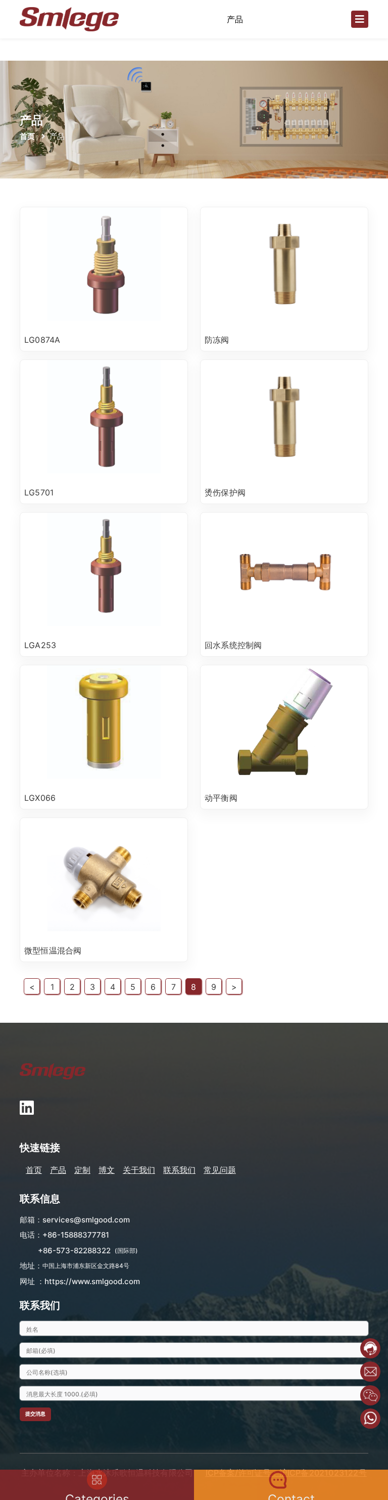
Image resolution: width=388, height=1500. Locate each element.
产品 (58, 1170)
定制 (82, 1170)
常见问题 (220, 1170)
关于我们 (139, 1170)
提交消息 (35, 1414)
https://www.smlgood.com (92, 1281)
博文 (107, 1170)
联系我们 (179, 1170)
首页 (27, 136)
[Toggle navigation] (359, 19)
